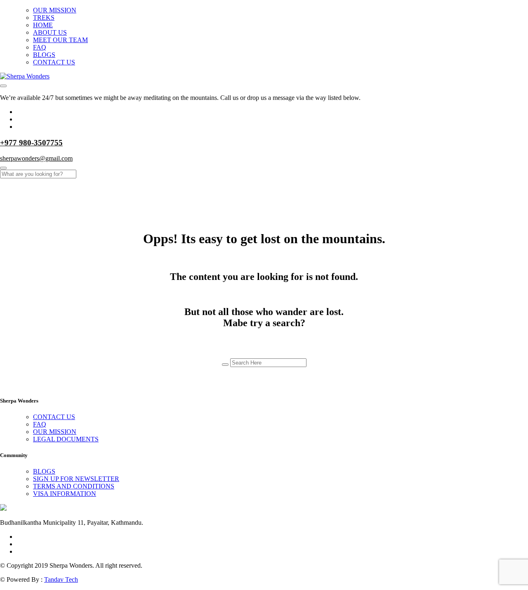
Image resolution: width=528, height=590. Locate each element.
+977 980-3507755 (31, 142)
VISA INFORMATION (64, 493)
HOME (43, 24)
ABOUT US (50, 32)
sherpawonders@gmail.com (36, 158)
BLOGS (44, 54)
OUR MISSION (54, 10)
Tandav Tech (61, 579)
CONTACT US (54, 62)
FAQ (39, 47)
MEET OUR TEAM (60, 39)
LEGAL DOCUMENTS (66, 439)
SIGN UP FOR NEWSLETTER (76, 478)
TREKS (43, 17)
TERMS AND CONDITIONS (73, 486)
